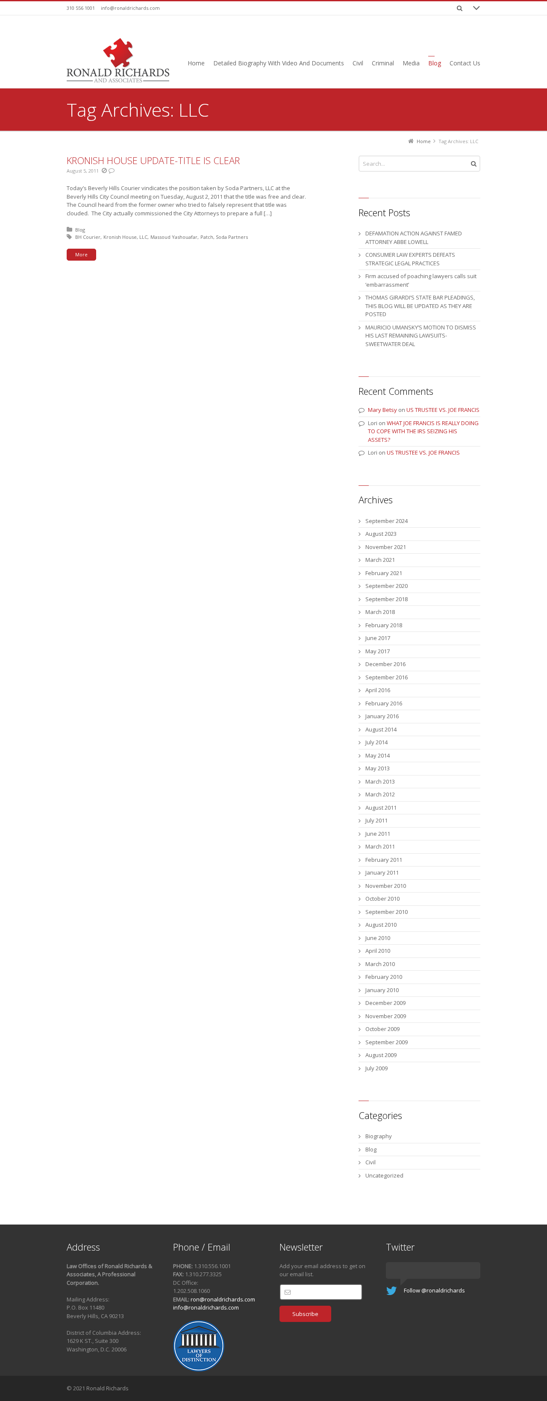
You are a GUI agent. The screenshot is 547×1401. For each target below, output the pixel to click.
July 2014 (376, 742)
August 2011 (381, 807)
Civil (370, 1162)
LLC (143, 237)
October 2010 (382, 898)
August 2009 (381, 1055)
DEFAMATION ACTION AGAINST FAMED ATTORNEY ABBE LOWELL (413, 237)
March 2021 (380, 560)
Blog (80, 229)
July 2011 (376, 820)
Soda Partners (232, 237)
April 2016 (377, 690)
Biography (378, 1136)
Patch (206, 237)
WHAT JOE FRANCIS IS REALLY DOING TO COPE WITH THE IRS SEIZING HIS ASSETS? (423, 431)
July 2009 (376, 1068)
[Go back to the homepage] (118, 60)
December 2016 (385, 664)
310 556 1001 (81, 8)
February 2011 (383, 860)
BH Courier (87, 237)
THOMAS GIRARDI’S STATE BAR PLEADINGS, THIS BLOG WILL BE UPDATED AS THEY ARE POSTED (420, 306)
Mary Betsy (382, 410)
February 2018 (383, 625)
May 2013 (377, 768)
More (81, 254)
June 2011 (377, 833)
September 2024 (386, 521)
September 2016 (386, 677)
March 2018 (380, 612)
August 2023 (381, 533)
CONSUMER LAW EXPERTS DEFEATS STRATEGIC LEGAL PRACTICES (410, 259)
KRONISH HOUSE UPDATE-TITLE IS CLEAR (153, 160)
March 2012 (380, 794)
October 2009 (382, 1029)
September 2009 (386, 1042)
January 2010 (382, 990)
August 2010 (381, 924)
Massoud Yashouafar (173, 237)
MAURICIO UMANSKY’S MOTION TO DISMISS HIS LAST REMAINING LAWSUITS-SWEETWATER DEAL (420, 335)
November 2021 (385, 547)
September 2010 (386, 912)
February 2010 (383, 977)
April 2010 (377, 951)
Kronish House (120, 237)
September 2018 (386, 599)
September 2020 (386, 586)
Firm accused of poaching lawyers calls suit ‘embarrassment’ (420, 280)
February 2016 (383, 703)
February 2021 (383, 573)
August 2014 (381, 729)
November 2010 (385, 886)
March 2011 (380, 846)
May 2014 (377, 755)
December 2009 (385, 1003)
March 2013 (380, 781)
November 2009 (385, 1016)
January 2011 (382, 872)
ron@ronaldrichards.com (223, 1299)
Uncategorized (384, 1175)
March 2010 (380, 964)
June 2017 (377, 638)
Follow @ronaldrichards (434, 1290)
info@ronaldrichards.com (130, 8)
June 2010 (377, 938)
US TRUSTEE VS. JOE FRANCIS (442, 410)
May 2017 (377, 651)
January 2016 (382, 716)
